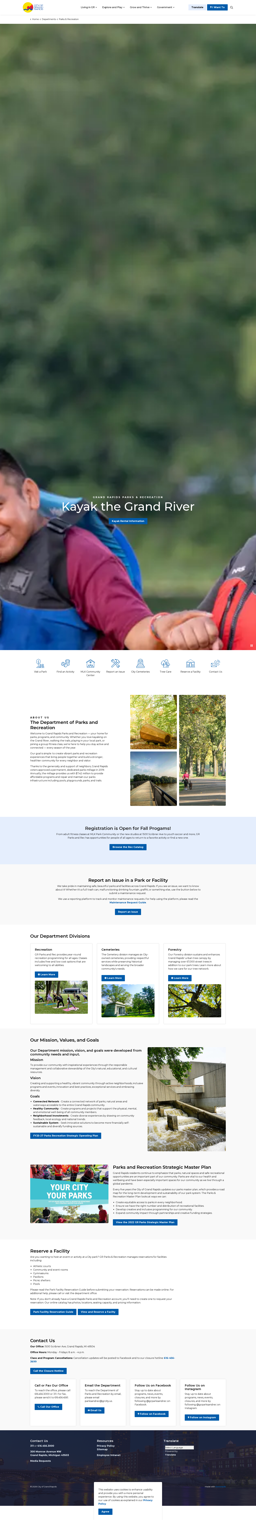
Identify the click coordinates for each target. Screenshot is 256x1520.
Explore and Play (112, 7)
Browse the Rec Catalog (128, 1194)
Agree (105, 1511)
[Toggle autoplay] (251, 992)
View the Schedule (128, 528)
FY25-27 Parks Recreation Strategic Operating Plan (65, 1482)
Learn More (48, 1321)
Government (164, 7)
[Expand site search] (231, 7)
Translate (197, 7)
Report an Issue (128, 1258)
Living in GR (88, 7)
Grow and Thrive (139, 7)
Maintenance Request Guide (128, 1249)
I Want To (218, 7)
